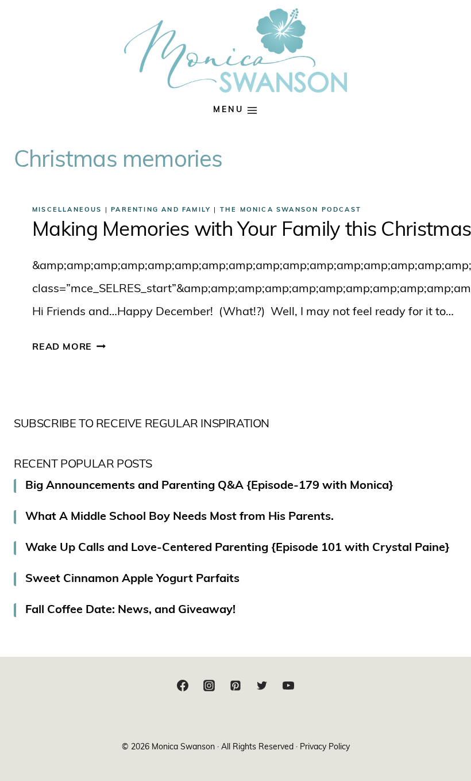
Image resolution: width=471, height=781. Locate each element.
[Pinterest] (235, 685)
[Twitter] (261, 685)
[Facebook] (182, 685)
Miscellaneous (67, 210)
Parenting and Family (161, 210)
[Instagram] (209, 685)
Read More (69, 347)
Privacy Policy (325, 747)
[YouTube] (288, 685)
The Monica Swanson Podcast (290, 210)
